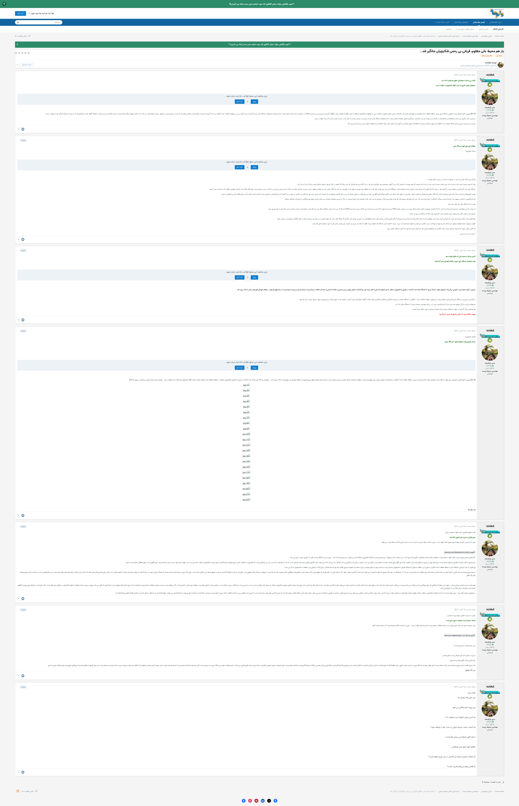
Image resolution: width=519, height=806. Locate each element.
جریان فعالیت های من (465, 29)
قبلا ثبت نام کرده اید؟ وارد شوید (42, 13)
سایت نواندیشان (496, 22)
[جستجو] (18, 22)
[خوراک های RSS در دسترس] (18, 791)
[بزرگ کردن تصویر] (246, 385)
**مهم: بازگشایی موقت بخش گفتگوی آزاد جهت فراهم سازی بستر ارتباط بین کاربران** (261, 4)
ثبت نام (20, 13)
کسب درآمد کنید (443, 22)
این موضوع (28, 22)
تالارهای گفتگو (498, 29)
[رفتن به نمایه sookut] (501, 65)
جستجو (449, 29)
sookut (488, 62)
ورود (254, 101)
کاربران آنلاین (483, 29)
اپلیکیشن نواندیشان (461, 22)
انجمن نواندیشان (479, 22)
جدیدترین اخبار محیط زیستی (471, 65)
